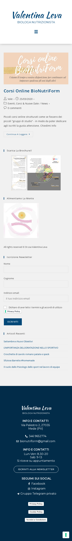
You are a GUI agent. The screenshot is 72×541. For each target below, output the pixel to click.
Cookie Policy (36, 512)
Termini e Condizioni (36, 519)
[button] (36, 31)
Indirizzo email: (11, 292)
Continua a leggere (20, 133)
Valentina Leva (36, 15)
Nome (7, 263)
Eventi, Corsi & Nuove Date (23, 103)
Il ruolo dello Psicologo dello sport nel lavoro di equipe (32, 366)
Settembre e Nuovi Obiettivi (18, 341)
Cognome (9, 278)
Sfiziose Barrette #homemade (19, 360)
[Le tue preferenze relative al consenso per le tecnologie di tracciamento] (66, 535)
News (44, 103)
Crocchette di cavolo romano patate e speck (26, 354)
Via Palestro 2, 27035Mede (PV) (35, 426)
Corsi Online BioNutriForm (32, 91)
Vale (10, 99)
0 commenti (14, 108)
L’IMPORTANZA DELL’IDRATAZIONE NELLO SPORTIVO (31, 347)
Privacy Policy (36, 504)
